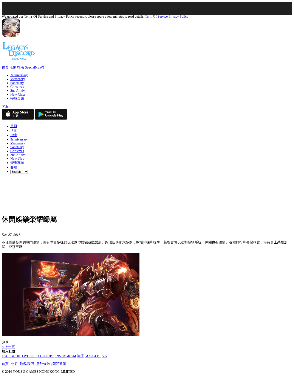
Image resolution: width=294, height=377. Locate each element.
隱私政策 (59, 364)
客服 (5, 106)
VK (104, 356)
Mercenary (17, 79)
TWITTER (29, 356)
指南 (20, 67)
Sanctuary (17, 83)
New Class (17, 94)
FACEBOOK (11, 356)
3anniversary (19, 75)
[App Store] (18, 118)
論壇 (80, 356)
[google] (51, 118)
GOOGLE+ (93, 356)
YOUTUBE (45, 356)
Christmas (17, 87)
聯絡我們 (27, 364)
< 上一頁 (8, 347)
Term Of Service (156, 16)
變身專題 (17, 98)
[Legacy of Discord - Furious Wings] (18, 58)
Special (34, 67)
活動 (13, 67)
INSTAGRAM (65, 356)
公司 (14, 364)
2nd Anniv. (17, 90)
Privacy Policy (178, 16)
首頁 (5, 67)
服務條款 (43, 364)
